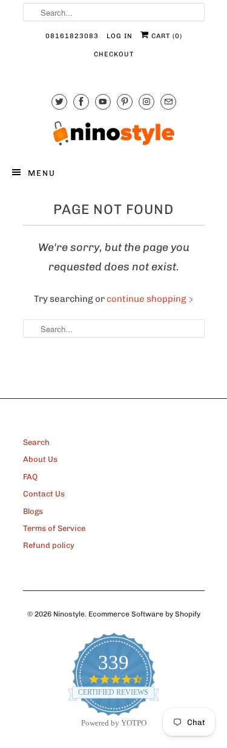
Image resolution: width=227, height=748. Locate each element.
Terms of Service (54, 528)
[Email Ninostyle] (168, 101)
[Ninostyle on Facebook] (81, 101)
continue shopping (147, 298)
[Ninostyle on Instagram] (146, 101)
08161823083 (72, 36)
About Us (40, 459)
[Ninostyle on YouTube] (103, 101)
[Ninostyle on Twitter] (59, 101)
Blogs (33, 511)
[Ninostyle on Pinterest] (125, 101)
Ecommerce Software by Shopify (144, 614)
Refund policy (48, 545)
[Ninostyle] (113, 133)
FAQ (30, 476)
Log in (120, 36)
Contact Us (44, 493)
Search (36, 442)
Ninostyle (69, 614)
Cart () (165, 36)
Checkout (114, 54)
